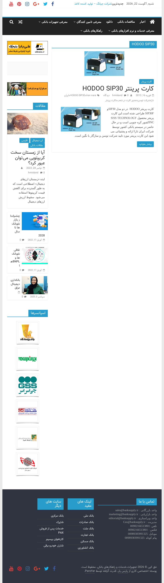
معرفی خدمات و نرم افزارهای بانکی (132, 30)
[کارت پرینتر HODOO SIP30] (104, 53)
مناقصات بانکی (126, 21)
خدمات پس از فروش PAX (52, 530)
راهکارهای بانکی (92, 30)
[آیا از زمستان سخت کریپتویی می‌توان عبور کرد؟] (27, 115)
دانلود (109, 21)
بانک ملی (89, 516)
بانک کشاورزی (86, 548)
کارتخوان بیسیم (55, 539)
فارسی (24, 140)
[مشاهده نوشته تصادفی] (20, 22)
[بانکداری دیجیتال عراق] (35, 278)
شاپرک (60, 522)
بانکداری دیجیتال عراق (15, 284)
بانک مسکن (87, 541)
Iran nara (91, 95)
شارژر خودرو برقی (54, 545)
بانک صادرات (86, 522)
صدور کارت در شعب (127, 100)
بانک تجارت (87, 535)
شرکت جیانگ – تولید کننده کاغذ (92, 4)
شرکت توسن (144, 100)
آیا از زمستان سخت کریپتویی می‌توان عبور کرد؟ (28, 158)
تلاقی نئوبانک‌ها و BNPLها (15, 258)
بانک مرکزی (57, 516)
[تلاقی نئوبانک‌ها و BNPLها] (35, 248)
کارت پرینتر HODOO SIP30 (118, 89)
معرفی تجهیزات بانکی (55, 21)
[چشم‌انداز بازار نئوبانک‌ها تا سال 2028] (35, 214)
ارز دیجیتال (37, 140)
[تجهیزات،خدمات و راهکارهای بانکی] (152, 22)
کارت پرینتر (146, 81)
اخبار (142, 21)
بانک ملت (88, 528)
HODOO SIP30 (77, 95)
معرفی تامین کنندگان (89, 21)
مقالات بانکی (36, 145)
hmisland (117, 95)
